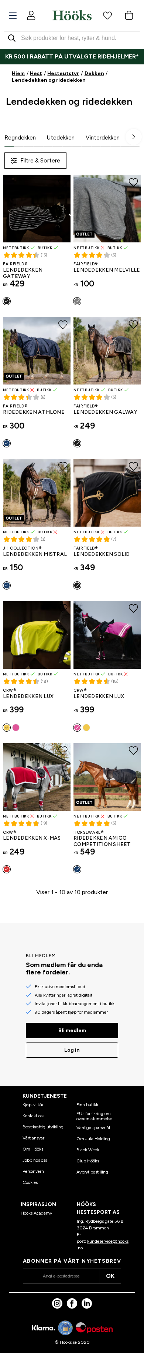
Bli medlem (72, 1030)
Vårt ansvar (33, 1138)
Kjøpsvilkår (33, 1104)
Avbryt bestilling (92, 1172)
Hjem (18, 73)
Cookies (30, 1182)
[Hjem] (72, 15)
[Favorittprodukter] (107, 15)
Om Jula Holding (93, 1138)
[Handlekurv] (129, 15)
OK (110, 1275)
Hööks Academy (36, 1213)
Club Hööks (87, 1161)
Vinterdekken (103, 137)
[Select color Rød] (6, 869)
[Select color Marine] (6, 443)
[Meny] (13, 16)
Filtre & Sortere (40, 160)
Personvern (33, 1171)
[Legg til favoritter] (63, 182)
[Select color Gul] (6, 727)
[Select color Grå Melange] (77, 301)
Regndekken (20, 137)
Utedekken (61, 137)
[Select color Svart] (6, 301)
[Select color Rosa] (16, 727)
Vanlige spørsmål (93, 1127)
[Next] (134, 137)
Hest (36, 73)
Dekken (94, 73)
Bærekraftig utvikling (43, 1126)
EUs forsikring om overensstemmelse (94, 1116)
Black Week (87, 1149)
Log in (72, 1050)
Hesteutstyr (63, 73)
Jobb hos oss (35, 1160)
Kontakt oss (33, 1115)
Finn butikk (87, 1104)
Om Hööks (33, 1149)
